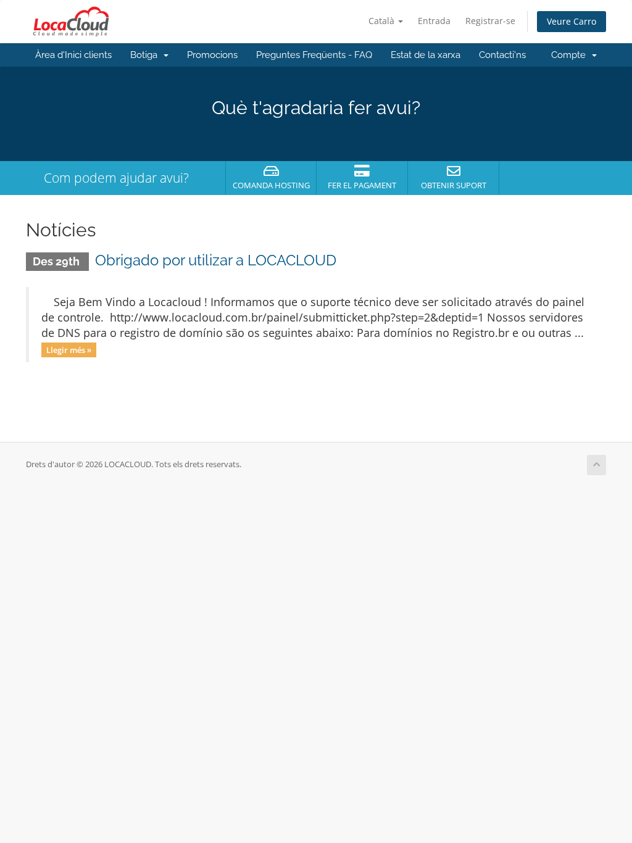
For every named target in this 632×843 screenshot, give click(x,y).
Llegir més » (68, 349)
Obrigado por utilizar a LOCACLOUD (215, 260)
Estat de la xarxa (425, 54)
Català (382, 21)
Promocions (212, 54)
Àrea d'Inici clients (73, 54)
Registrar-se (490, 21)
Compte (571, 54)
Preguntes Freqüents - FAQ (314, 54)
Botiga (146, 54)
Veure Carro (571, 21)
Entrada (434, 21)
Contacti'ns (502, 54)
